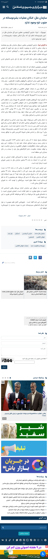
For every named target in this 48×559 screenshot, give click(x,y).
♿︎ (43, 554)
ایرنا (27, 7)
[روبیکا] (38, 540)
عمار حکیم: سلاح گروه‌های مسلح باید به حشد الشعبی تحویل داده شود (24, 497)
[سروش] (20, 540)
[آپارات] (34, 540)
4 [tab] (3, 378)
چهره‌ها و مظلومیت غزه (38, 246)
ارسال (4, 367)
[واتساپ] (24, 543)
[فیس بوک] (13, 540)
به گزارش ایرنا (42, 45)
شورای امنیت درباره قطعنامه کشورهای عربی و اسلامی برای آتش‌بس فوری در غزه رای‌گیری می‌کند (37, 324)
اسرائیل (17, 233)
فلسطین (31, 237)
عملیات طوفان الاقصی (22, 246)
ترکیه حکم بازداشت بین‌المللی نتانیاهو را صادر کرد (30, 480)
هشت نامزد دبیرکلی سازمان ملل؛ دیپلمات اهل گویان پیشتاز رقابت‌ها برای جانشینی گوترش (23, 489)
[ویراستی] (16, 540)
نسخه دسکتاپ (24, 533)
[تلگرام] (45, 540)
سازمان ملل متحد (40, 233)
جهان (28, 216)
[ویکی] (2, 540)
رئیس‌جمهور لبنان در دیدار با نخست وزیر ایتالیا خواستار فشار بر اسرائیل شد (23, 494)
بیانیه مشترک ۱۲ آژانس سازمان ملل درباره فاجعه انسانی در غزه (36, 293)
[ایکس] (41, 540)
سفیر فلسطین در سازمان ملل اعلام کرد (36, 318)
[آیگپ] (27, 540)
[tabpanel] (24, 400)
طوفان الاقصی (41, 237)
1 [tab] (10, 378)
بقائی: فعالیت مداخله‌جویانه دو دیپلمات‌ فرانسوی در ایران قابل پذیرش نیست (25, 414)
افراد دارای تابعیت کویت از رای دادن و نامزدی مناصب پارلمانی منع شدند (23, 506)
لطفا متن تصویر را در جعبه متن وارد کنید (34, 359)
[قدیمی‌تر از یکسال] (35, 282)
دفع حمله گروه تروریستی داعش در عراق (33, 503)
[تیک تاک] (9, 540)
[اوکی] (6, 540)
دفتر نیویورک (22, 216)
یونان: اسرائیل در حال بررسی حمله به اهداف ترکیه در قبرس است (26, 513)
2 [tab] (7, 378)
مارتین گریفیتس (27, 233)
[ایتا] (24, 540)
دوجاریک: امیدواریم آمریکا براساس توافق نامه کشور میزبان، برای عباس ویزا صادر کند (23, 484)
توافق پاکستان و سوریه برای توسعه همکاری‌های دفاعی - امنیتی (25, 500)
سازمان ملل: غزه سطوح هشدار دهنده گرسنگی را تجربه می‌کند (12, 293)
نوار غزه (10, 233)
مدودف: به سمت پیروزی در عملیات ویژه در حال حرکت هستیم (26, 510)
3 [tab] (5, 378)
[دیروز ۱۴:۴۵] (24, 395)
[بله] (31, 540)
